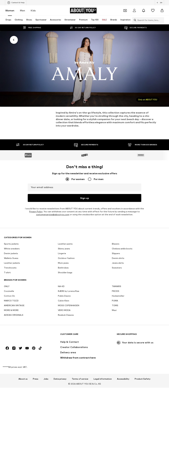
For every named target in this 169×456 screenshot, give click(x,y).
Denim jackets (11, 253)
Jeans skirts (118, 263)
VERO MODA (64, 310)
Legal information (103, 379)
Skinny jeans (64, 249)
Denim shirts (118, 258)
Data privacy (60, 379)
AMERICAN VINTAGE (14, 305)
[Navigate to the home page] (22, 335)
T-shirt (7, 272)
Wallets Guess (11, 258)
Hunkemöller (118, 296)
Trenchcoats (10, 268)
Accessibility (123, 379)
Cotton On (9, 296)
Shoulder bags (65, 272)
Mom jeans (63, 263)
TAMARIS (116, 286)
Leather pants (65, 244)
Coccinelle (9, 291)
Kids (33, 10)
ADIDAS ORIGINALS (13, 315)
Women (9, 10)
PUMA (115, 301)
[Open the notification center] (144, 10)
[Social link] (7, 348)
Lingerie (62, 253)
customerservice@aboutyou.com (52, 214)
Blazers (115, 244)
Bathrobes (63, 268)
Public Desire (64, 296)
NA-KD (61, 286)
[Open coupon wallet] (125, 11)
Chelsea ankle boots (122, 249)
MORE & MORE (11, 310)
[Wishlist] (153, 11)
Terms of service (80, 379)
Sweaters (117, 268)
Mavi (114, 310)
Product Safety (143, 379)
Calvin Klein (63, 301)
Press (35, 379)
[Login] (134, 11)
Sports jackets (11, 244)
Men (22, 10)
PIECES (115, 291)
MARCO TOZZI (11, 301)
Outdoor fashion (66, 258)
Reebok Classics (66, 315)
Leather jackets (12, 263)
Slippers (116, 253)
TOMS (115, 305)
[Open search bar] (134, 20)
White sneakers (12, 249)
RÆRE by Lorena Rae (68, 291)
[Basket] (162, 11)
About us (23, 379)
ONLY (6, 286)
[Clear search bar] (161, 20)
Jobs (46, 379)
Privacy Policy (35, 211)
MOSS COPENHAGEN (68, 305)
